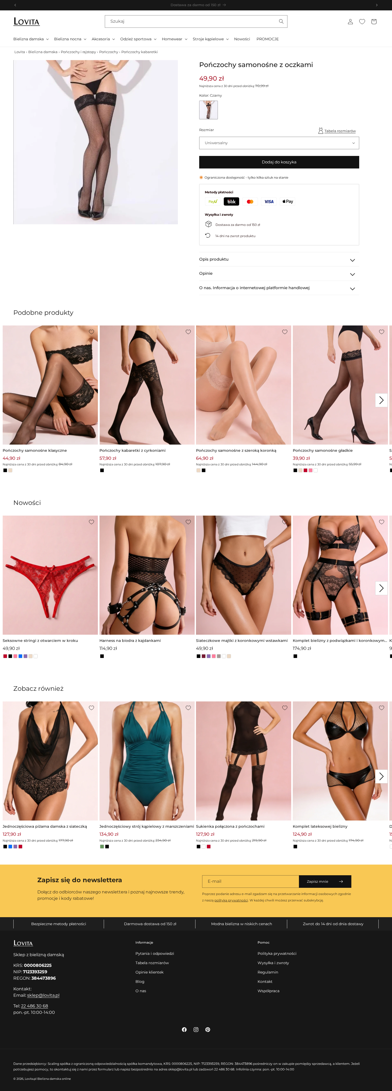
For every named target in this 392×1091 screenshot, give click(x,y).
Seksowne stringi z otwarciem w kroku (40, 640)
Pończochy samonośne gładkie (323, 450)
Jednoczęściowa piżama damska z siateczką (45, 826)
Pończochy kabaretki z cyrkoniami (132, 450)
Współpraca (268, 990)
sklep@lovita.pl (43, 995)
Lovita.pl (31, 1079)
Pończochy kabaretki (139, 52)
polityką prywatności (231, 900)
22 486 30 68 (34, 1005)
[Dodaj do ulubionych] (91, 331)
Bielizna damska (43, 52)
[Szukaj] (281, 21)
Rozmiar (206, 130)
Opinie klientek (149, 972)
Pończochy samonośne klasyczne (35, 450)
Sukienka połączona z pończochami (230, 826)
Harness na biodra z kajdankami (130, 640)
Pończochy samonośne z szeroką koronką (236, 450)
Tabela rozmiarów (340, 131)
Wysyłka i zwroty (273, 962)
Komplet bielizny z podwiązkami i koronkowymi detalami (339, 641)
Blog (140, 981)
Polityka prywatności (277, 953)
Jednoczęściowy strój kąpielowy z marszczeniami (146, 826)
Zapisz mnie (317, 881)
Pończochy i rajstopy (78, 52)
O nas (140, 990)
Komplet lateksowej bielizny (320, 826)
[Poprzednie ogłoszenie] (15, 5)
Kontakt (265, 981)
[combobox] (196, 21)
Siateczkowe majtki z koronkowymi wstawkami (242, 640)
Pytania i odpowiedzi (154, 953)
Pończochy (108, 52)
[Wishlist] (362, 22)
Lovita (19, 52)
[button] (30, 39)
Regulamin (268, 972)
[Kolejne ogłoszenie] (377, 5)
